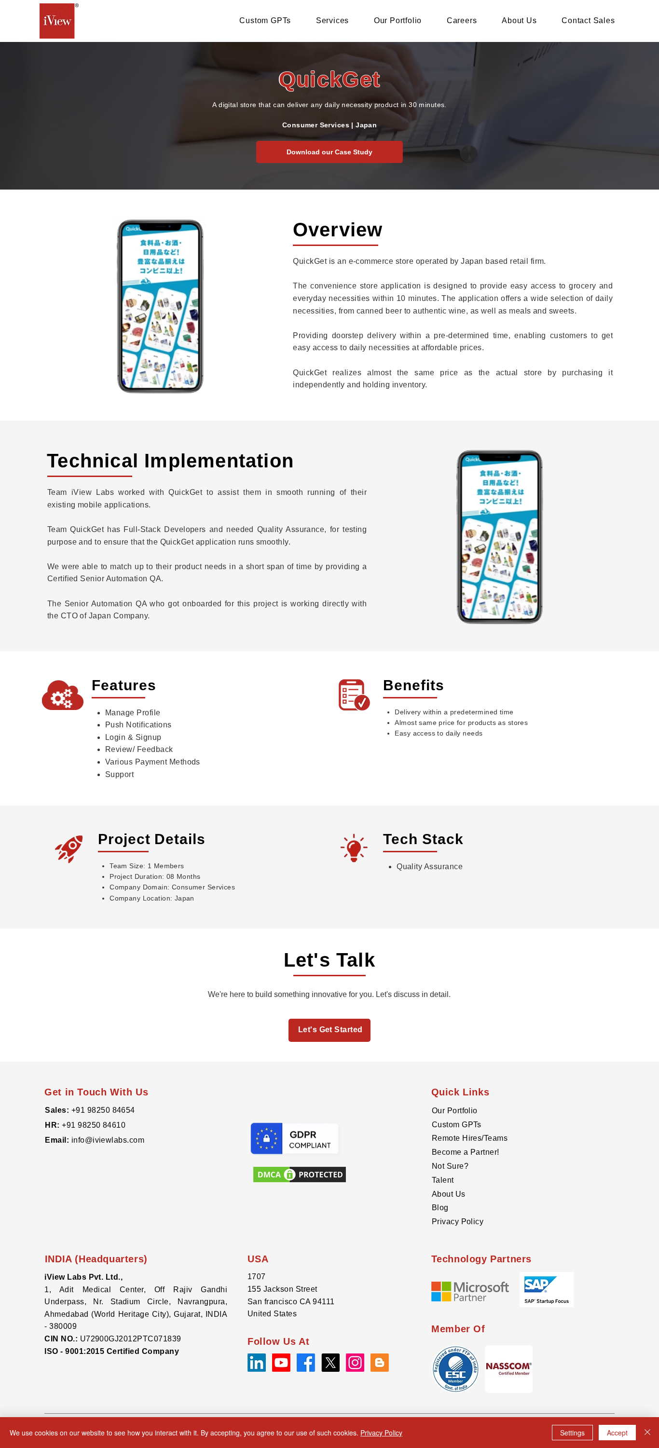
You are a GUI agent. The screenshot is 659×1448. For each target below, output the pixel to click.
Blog (440, 1207)
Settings (572, 1432)
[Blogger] (380, 1362)
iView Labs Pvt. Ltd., (83, 1277)
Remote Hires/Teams (470, 1138)
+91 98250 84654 (103, 1110)
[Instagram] (355, 1362)
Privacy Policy (458, 1221)
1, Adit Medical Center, (99, 1289)
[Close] (647, 1432)
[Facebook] (306, 1362)
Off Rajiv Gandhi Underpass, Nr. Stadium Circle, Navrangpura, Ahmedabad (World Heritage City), (135, 1301)
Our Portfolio (455, 1110)
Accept (617, 1432)
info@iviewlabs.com (106, 1140)
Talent (443, 1180)
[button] (509, 1369)
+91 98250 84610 (93, 1125)
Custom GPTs (456, 1124)
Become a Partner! (465, 1152)
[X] (330, 1362)
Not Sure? (450, 1166)
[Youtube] (281, 1362)
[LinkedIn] (256, 1362)
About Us (449, 1194)
